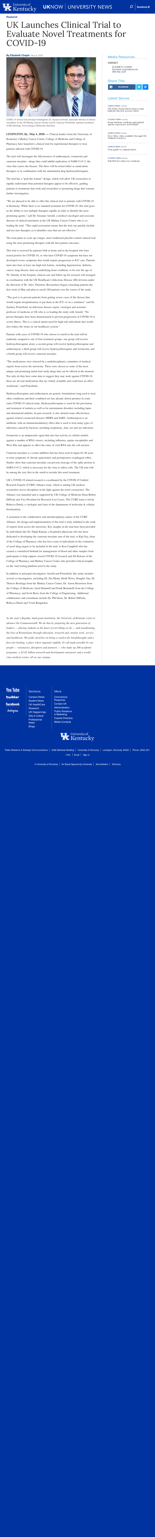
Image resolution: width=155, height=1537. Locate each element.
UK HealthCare (37, 704)
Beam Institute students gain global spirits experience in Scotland (126, 123)
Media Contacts (62, 721)
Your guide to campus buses (122, 149)
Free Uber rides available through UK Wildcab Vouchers (127, 137)
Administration (62, 707)
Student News (36, 700)
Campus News (37, 697)
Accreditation (102, 764)
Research (11, 17)
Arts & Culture (36, 715)
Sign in (86, 754)
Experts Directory (63, 718)
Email (76, 754)
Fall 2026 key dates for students (124, 161)
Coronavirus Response (60, 698)
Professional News (35, 721)
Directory (116, 764)
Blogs (32, 726)
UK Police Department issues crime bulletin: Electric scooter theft (126, 109)
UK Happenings (37, 712)
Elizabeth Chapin (20, 55)
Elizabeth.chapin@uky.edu (125, 69)
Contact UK (60, 703)
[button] (143, 6)
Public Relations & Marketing (63, 712)
